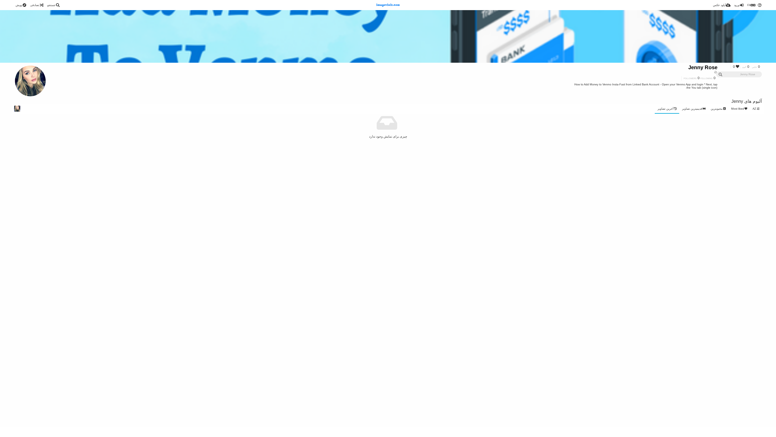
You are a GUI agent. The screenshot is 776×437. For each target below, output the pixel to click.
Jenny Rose (702, 67)
